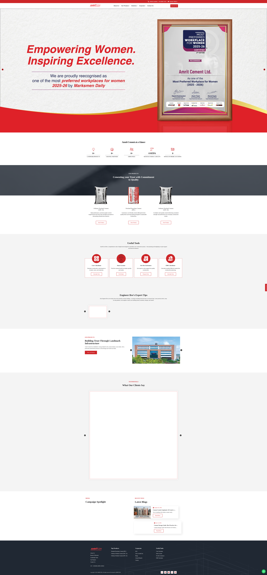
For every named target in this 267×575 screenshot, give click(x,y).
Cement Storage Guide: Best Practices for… (166, 525)
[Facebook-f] (162, 572)
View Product (101, 222)
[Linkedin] (175, 572)
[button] (2, 69)
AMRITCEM (100, 572)
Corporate (142, 5)
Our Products (125, 5)
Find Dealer (121, 274)
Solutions (134, 5)
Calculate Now (96, 274)
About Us (116, 5)
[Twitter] (165, 572)
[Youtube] (168, 572)
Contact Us (150, 5)
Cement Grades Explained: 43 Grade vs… (164, 510)
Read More (157, 515)
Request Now (146, 274)
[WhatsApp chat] (264, 571)
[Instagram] (172, 572)
